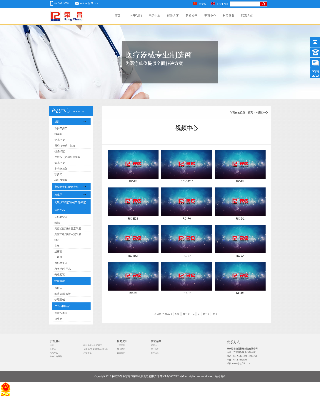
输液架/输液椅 (62, 293)
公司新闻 (121, 345)
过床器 (58, 251)
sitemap (209, 376)
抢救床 (58, 194)
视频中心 (210, 15)
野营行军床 (60, 313)
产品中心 (154, 15)
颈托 (57, 222)
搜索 (264, 16)
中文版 (202, 4)
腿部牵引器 (60, 262)
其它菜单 (156, 341)
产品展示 (55, 341)
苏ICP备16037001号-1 (172, 376)
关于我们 (136, 15)
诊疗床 (58, 287)
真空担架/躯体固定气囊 (67, 228)
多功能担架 (60, 168)
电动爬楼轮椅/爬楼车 (66, 186)
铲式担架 (59, 139)
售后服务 (228, 15)
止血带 (58, 257)
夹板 (57, 245)
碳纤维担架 (60, 180)
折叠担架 (59, 151)
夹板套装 (59, 274)
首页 (117, 15)
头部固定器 (60, 216)
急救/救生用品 (62, 268)
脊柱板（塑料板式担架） (68, 157)
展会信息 (121, 349)
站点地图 (220, 376)
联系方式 (247, 15)
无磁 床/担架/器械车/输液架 (70, 202)
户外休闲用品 (62, 306)
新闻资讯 (191, 15)
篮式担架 (59, 162)
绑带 (57, 239)
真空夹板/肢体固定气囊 (67, 234)
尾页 (215, 313)
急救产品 (59, 210)
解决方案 (173, 15)
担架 (57, 121)
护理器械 (59, 281)
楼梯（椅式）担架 (64, 145)
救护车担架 (60, 128)
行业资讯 (121, 353)
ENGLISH (222, 4)
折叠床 (58, 318)
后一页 (206, 313)
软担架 (58, 174)
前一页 (186, 313)
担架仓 (58, 134)
